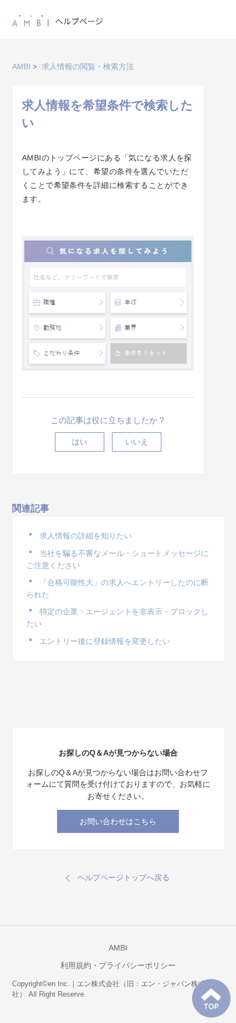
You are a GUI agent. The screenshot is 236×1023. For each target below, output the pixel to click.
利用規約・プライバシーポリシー (118, 965)
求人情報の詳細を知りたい (86, 535)
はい (79, 441)
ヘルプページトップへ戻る (123, 877)
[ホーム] (57, 18)
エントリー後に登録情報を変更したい (105, 641)
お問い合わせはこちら (118, 821)
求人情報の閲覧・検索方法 (88, 66)
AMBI (21, 66)
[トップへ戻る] (211, 998)
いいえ (136, 441)
